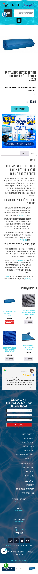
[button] (19, 20)
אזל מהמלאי (9, 322)
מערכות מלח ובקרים (28, 442)
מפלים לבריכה (30, 472)
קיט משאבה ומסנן (29, 450)
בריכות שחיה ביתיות (28, 434)
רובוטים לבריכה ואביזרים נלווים (25, 455)
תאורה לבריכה (30, 485)
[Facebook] (27, 540)
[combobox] (24, 13)
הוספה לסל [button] (28, 322)
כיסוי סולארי (23, 240)
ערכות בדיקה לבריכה (28, 446)
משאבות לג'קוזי (29, 476)
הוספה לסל (19, 109)
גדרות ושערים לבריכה (27, 493)
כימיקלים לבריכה (29, 438)
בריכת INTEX (19, 260)
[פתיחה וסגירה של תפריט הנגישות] (4, 14)
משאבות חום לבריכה (28, 468)
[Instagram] (16, 540)
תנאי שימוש (14, 561)
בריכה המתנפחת (22, 215)
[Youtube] (22, 540)
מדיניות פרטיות (23, 561)
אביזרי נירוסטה (29, 481)
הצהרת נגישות (10, 545)
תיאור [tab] (32, 153)
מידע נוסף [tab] (24, 153)
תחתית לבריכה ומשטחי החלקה (25, 489)
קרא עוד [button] (32, 387)
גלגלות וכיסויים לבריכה (27, 464)
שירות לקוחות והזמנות (19, 519)
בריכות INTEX (29, 459)
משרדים (19, 508)
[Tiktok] (10, 540)
